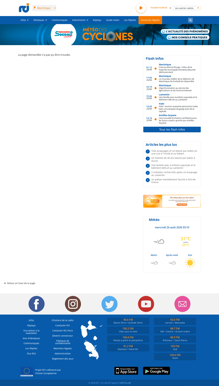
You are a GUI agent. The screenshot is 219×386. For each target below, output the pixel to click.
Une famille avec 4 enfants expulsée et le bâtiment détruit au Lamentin (178, 98)
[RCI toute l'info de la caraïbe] (24, 8)
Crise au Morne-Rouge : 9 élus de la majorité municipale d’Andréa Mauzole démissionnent (177, 69)
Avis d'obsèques (31, 338)
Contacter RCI (62, 325)
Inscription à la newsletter (31, 332)
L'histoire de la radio (62, 320)
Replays (97, 20)
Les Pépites (130, 20)
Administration (63, 353)
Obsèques (38, 20)
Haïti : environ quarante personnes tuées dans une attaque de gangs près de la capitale (178, 109)
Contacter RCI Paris (62, 330)
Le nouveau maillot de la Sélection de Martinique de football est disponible (176, 80)
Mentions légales (63, 348)
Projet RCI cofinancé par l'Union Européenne (48, 371)
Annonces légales (150, 20)
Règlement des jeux (62, 358)
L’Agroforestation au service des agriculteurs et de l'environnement (175, 89)
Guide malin (112, 20)
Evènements (78, 20)
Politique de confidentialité (62, 342)
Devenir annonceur (62, 335)
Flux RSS (31, 353)
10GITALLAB (125, 382)
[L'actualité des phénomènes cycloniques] (185, 31)
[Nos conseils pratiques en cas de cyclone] (188, 37)
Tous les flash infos (172, 129)
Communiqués (59, 20)
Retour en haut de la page (21, 283)
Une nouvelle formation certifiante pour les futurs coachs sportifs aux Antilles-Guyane (178, 120)
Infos (23, 20)
